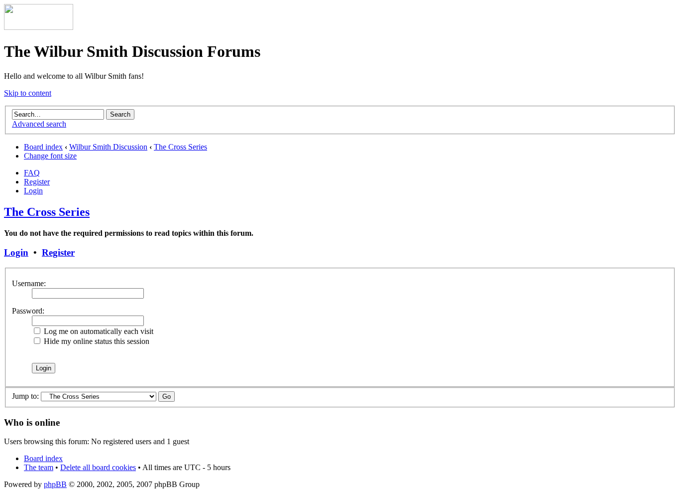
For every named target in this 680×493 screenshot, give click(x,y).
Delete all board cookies (98, 467)
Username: (29, 283)
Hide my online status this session (95, 341)
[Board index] (38, 27)
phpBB (55, 484)
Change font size (50, 156)
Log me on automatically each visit (97, 331)
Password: (28, 311)
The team (38, 467)
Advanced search (39, 124)
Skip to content (27, 93)
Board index (43, 147)
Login (33, 190)
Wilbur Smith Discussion (108, 147)
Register (37, 181)
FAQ (32, 172)
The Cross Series (180, 147)
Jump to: (25, 396)
